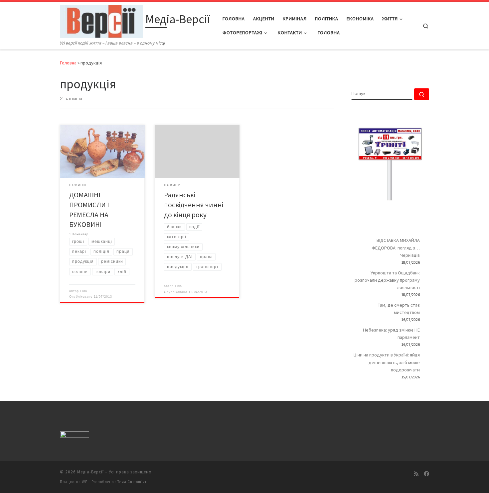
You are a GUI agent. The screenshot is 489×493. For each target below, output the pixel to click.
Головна (68, 63)
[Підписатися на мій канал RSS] (416, 474)
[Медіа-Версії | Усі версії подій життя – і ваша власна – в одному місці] (101, 20)
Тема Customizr (132, 481)
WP (84, 481)
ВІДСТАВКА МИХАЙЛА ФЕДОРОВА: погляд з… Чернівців (396, 247)
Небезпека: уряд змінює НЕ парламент (391, 333)
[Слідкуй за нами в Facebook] (426, 474)
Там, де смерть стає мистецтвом (399, 308)
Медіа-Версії (90, 472)
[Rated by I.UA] (74, 436)
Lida (83, 291)
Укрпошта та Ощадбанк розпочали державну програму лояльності (387, 280)
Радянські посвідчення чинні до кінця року (193, 204)
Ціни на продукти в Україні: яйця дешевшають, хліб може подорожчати (387, 362)
